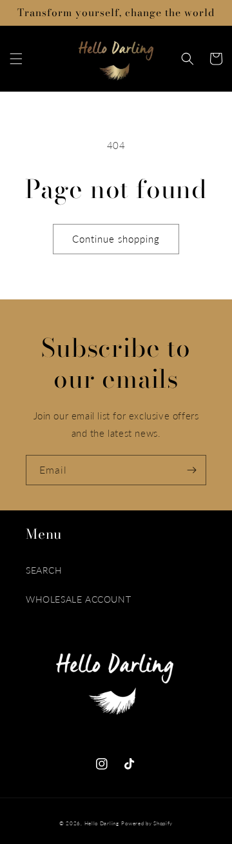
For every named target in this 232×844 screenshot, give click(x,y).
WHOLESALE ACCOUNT (78, 599)
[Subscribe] (191, 470)
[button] (16, 59)
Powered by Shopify (147, 823)
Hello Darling (101, 823)
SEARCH (44, 570)
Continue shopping (116, 239)
